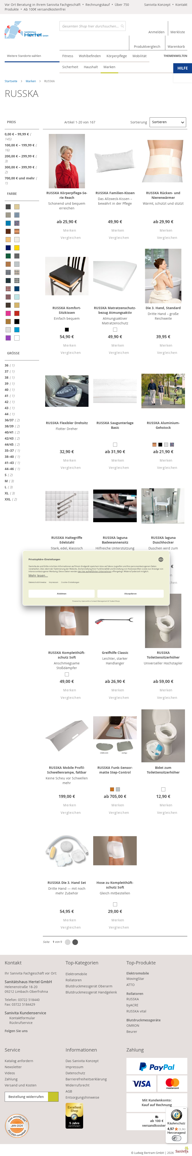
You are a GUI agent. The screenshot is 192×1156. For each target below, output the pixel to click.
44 (11, 413)
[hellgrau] (17, 264)
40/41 (13, 432)
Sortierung (138, 122)
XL (11, 493)
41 (11, 395)
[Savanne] (8, 321)
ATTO (130, 984)
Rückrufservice (21, 1022)
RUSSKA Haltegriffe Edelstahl (66, 540)
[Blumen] (17, 223)
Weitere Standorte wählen (24, 56)
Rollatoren (74, 980)
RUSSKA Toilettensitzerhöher (163, 655)
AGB (69, 1091)
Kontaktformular (22, 1018)
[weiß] (17, 337)
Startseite (11, 81)
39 (11, 383)
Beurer (131, 1031)
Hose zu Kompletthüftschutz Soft (114, 884)
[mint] (17, 296)
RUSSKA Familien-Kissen (115, 193)
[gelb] (17, 247)
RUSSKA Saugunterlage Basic (114, 425)
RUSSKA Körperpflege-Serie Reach (66, 195)
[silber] (8, 329)
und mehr (20, 180)
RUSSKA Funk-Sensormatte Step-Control (115, 769)
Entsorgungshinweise (82, 1097)
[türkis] (17, 329)
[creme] (17, 239)
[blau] (8, 223)
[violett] (8, 337)
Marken (31, 81)
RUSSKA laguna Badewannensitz (115, 540)
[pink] (8, 313)
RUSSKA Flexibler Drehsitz (67, 423)
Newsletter (13, 1067)
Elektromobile (76, 974)
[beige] (17, 206)
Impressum (74, 1067)
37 (11, 371)
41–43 (13, 462)
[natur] (17, 305)
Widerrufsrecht (77, 1085)
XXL (12, 499)
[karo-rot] (8, 288)
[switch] (176, 1138)
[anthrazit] (8, 206)
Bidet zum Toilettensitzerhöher (163, 769)
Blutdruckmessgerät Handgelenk (91, 992)
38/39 (13, 426)
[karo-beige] (17, 272)
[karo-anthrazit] (8, 272)
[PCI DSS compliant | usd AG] (17, 1126)
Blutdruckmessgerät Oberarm (89, 986)
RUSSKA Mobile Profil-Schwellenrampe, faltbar (66, 769)
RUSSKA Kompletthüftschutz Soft (66, 655)
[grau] (17, 255)
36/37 (13, 420)
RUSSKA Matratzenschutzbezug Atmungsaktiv (115, 310)
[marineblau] (17, 288)
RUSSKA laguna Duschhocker (163, 540)
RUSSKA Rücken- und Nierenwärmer (163, 195)
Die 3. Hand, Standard (163, 308)
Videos (10, 1073)
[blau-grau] (17, 215)
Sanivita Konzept (157, 4)
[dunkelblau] (8, 247)
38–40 (13, 456)
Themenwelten (175, 56)
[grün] (8, 255)
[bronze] (17, 231)
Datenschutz (75, 1073)
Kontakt (181, 4)
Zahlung (11, 1079)
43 (11, 407)
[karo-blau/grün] (8, 280)
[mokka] (8, 305)
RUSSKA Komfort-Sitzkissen (66, 310)
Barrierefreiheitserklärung (86, 1079)
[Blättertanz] (8, 215)
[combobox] (92, 26)
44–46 (13, 468)
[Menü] (184, 1109)
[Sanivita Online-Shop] (32, 30)
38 (11, 377)
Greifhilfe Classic (115, 652)
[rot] (17, 313)
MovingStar (135, 978)
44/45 (13, 444)
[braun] (8, 231)
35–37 (13, 450)
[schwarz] (17, 321)
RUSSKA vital (136, 1011)
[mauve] (8, 296)
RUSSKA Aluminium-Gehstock (163, 425)
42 (11, 401)
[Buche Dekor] (8, 239)
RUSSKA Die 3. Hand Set (67, 882)
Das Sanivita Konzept (82, 1061)
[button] (65, 230)
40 (11, 389)
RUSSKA (132, 999)
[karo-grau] (17, 280)
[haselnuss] (8, 264)
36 (11, 365)
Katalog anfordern (19, 1061)
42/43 (13, 438)
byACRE (132, 1005)
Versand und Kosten (21, 1085)
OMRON (132, 1025)
